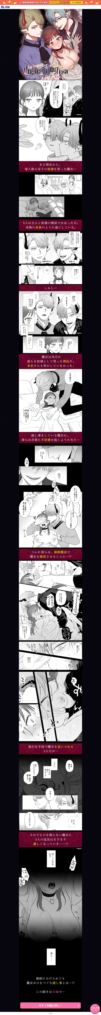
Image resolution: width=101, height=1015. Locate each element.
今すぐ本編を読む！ (50, 1005)
